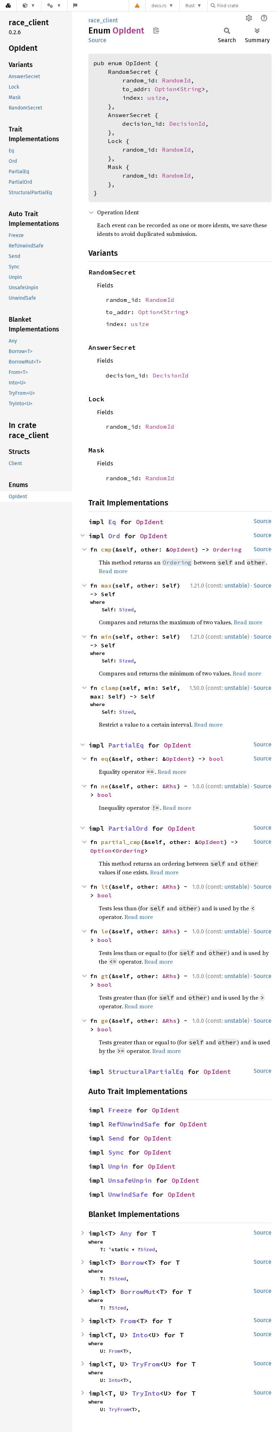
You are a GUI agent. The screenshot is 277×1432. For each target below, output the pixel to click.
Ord (114, 536)
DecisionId (187, 123)
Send (116, 1138)
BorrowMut (138, 1292)
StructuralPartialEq (146, 1071)
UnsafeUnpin (130, 1180)
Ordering (227, 549)
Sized (126, 609)
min (106, 636)
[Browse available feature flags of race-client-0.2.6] (75, 5)
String (191, 89)
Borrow (132, 1262)
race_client (103, 20)
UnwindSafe (128, 1194)
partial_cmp (121, 842)
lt (104, 886)
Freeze (120, 1110)
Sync (116, 1152)
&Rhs (169, 786)
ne (104, 786)
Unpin (118, 1166)
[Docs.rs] (8, 5)
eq (104, 758)
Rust (190, 5)
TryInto (146, 1393)
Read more (113, 571)
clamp (110, 687)
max (106, 585)
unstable (235, 585)
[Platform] (54, 5)
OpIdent (150, 522)
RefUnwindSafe (134, 1124)
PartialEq (126, 745)
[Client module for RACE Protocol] (29, 5)
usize (157, 97)
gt (104, 976)
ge (104, 1020)
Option (165, 89)
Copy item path (156, 30)
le (104, 931)
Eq (112, 522)
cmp (106, 549)
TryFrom (146, 1364)
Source (97, 40)
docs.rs (158, 5)
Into (140, 1335)
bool (216, 758)
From (128, 1321)
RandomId (176, 80)
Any (126, 1233)
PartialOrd (128, 828)
